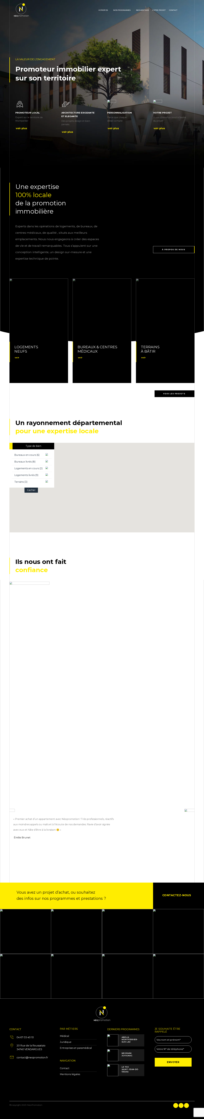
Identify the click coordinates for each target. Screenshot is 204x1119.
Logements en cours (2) (28, 468)
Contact (173, 10)
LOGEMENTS (26, 347)
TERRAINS (150, 347)
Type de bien (33, 446)
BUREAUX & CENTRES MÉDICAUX (97, 349)
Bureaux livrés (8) (25, 461)
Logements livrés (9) (26, 475)
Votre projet (159, 10)
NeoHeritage (142, 10)
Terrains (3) (20, 481)
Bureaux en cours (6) (27, 455)
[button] (78, 506)
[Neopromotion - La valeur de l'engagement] (28, 10)
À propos (103, 10)
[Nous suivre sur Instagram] (185, 10)
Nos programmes (122, 10)
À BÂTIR (148, 351)
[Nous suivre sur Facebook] (181, 10)
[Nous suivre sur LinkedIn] (189, 10)
